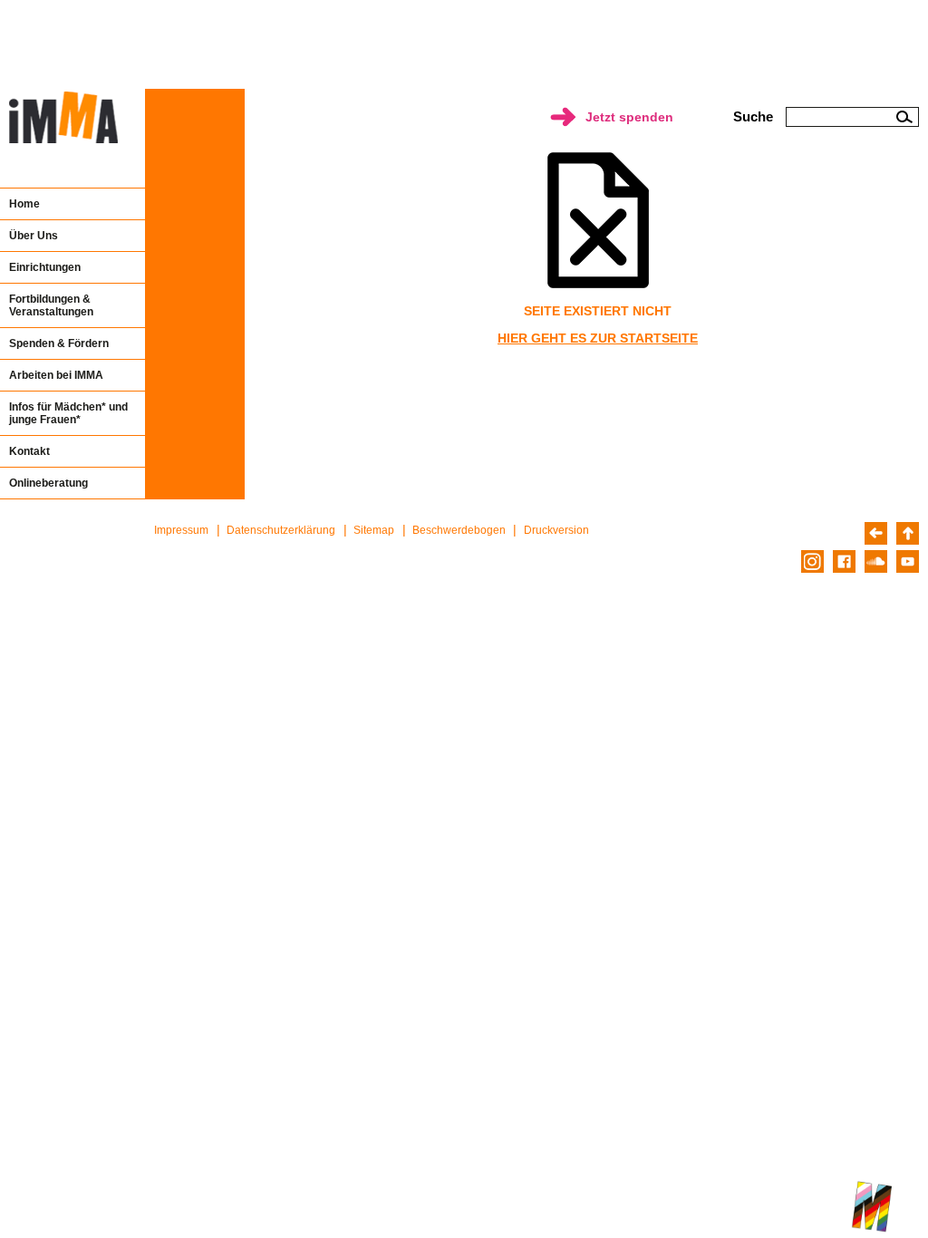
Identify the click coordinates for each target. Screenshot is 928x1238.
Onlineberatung (48, 483)
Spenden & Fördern (59, 343)
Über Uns (33, 235)
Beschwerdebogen (459, 530)
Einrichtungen (45, 267)
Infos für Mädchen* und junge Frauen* (68, 413)
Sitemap (373, 530)
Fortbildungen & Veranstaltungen (51, 305)
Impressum (181, 530)
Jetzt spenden (629, 117)
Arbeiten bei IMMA (56, 375)
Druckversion (556, 530)
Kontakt (29, 451)
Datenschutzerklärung (281, 530)
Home (24, 204)
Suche (753, 116)
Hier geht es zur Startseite (598, 338)
